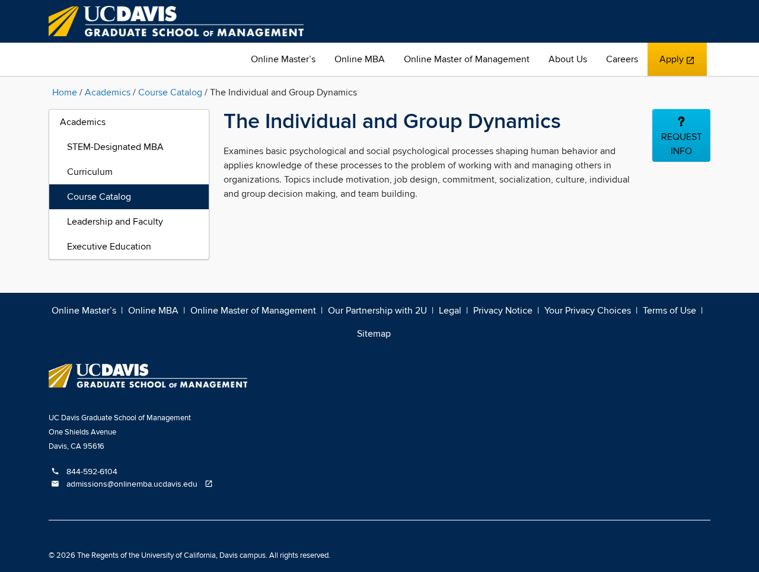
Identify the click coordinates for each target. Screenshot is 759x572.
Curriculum (90, 172)
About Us (567, 59)
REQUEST (681, 144)
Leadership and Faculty (115, 222)
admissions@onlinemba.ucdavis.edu (134, 484)
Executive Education (109, 247)
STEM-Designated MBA (115, 147)
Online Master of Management (467, 59)
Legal (450, 311)
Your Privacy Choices (587, 311)
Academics (107, 92)
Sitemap (374, 334)
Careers (622, 59)
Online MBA (359, 59)
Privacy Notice (502, 311)
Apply (677, 64)
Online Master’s (283, 59)
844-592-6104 (84, 472)
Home (64, 92)
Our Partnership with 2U (377, 311)
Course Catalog (170, 92)
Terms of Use (669, 311)
